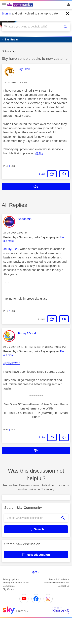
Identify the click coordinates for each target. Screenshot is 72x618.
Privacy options (11, 579)
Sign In (67, 5)
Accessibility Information (56, 582)
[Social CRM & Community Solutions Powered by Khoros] (61, 610)
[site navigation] (4, 4)
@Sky (39, 153)
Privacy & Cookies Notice (16, 582)
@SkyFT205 (11, 249)
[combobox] (32, 26)
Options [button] (6, 51)
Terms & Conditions (59, 579)
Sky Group (8, 589)
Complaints (9, 586)
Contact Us (63, 586)
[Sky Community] (20, 4)
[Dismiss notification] (67, 13)
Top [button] (37, 572)
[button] (67, 67)
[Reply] (64, 173)
